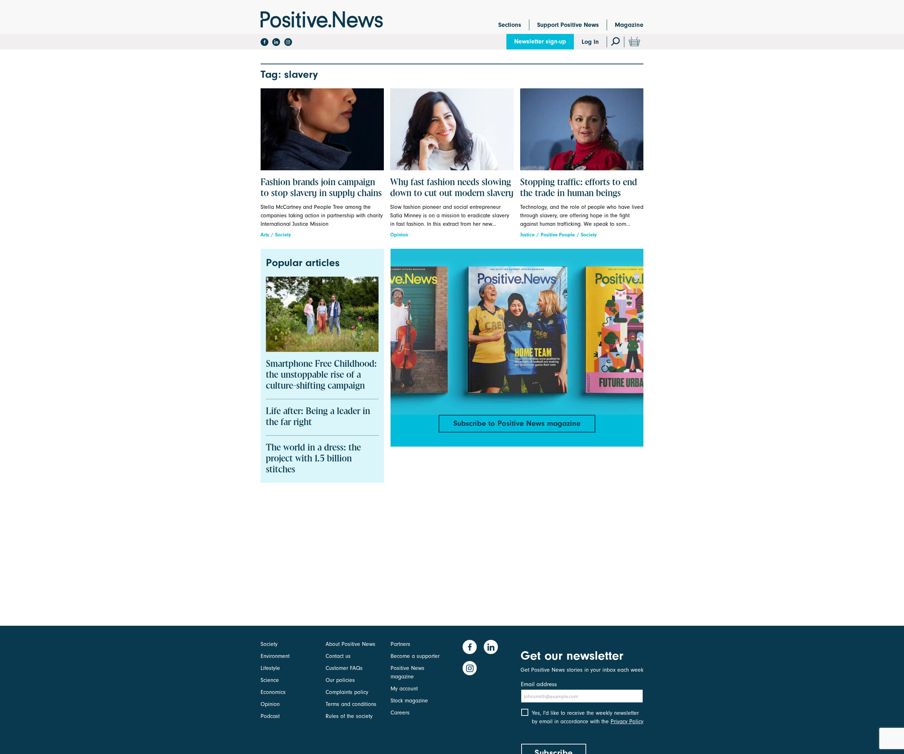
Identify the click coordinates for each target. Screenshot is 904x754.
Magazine (629, 25)
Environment (275, 656)
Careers (400, 712)
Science (270, 680)
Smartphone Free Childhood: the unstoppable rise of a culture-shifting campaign (321, 375)
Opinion (399, 235)
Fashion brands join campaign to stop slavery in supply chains (321, 188)
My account (404, 688)
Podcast (270, 716)
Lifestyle (270, 668)
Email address (539, 684)
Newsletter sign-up (540, 41)
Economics (273, 692)
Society (283, 235)
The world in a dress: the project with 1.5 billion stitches (313, 459)
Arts (265, 235)
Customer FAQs (344, 668)
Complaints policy (347, 692)
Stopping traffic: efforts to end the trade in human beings (578, 188)
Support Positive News (568, 25)
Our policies (340, 680)
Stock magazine (409, 700)
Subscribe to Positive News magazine (517, 423)
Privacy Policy (627, 721)
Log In (590, 42)
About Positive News (350, 644)
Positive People (558, 235)
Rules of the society (349, 716)
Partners (400, 644)
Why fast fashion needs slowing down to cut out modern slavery (451, 188)
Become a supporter (415, 656)
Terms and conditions (351, 704)
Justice (527, 235)
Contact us (338, 656)
